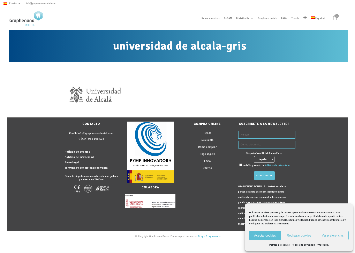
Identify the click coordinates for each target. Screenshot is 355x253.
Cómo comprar (207, 147)
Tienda (207, 133)
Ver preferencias (333, 235)
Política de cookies (279, 244)
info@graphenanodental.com (40, 3)
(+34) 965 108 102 (92, 138)
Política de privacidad (303, 244)
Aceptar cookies (265, 235)
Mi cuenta (207, 140)
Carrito (207, 168)
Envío (207, 161)
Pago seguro (207, 154)
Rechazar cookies (299, 235)
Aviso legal (322, 244)
